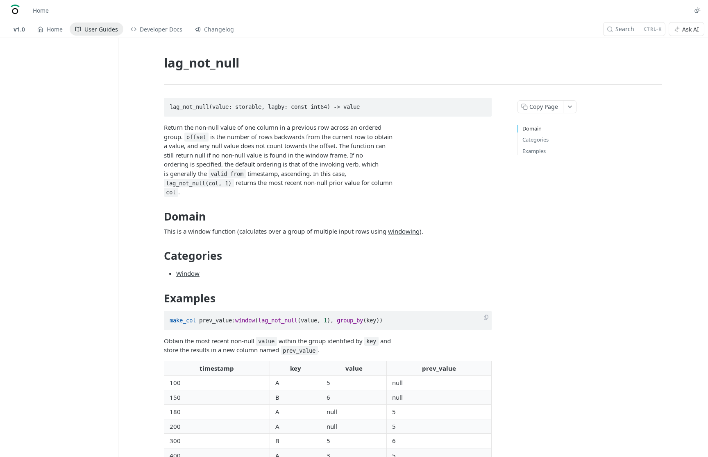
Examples (534, 151)
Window (188, 273)
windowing (404, 231)
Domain (532, 128)
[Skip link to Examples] (158, 298)
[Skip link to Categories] (158, 255)
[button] (486, 317)
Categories (535, 139)
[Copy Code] (481, 105)
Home (41, 10)
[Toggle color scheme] (697, 10)
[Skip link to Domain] (158, 217)
